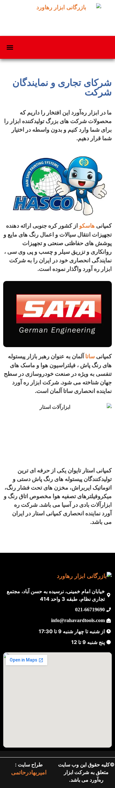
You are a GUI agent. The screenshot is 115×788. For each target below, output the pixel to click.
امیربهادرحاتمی (29, 772)
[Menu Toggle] (9, 47)
